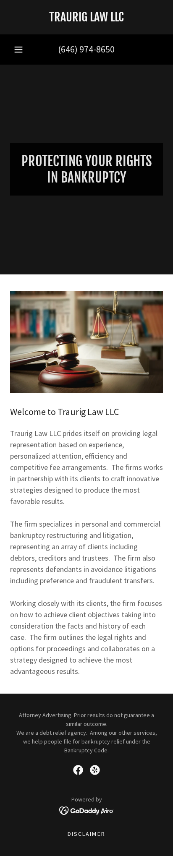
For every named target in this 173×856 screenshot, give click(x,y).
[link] (86, 17)
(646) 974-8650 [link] (86, 49)
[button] (18, 49)
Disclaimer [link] (86, 834)
